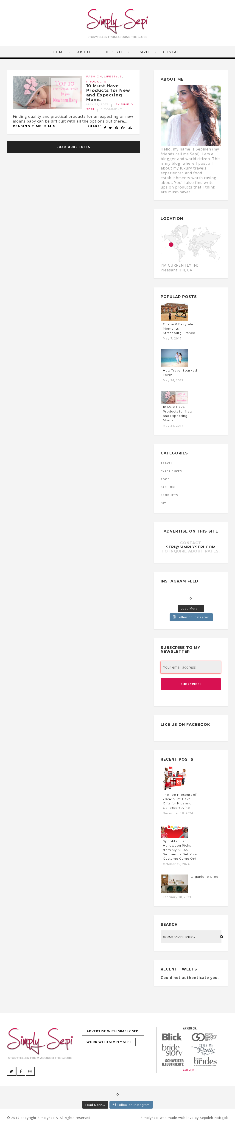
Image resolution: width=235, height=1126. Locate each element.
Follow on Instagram (194, 617)
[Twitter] (11, 1071)
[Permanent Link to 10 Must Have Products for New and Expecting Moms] (47, 107)
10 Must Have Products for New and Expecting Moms (108, 92)
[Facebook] (21, 1071)
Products (96, 81)
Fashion (94, 76)
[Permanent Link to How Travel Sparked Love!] (174, 365)
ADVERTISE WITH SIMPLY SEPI (113, 1031)
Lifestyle (113, 52)
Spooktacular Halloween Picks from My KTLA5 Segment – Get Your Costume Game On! (180, 849)
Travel (143, 52)
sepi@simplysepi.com (191, 547)
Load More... (191, 608)
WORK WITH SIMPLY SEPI (109, 1042)
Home (59, 52)
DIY (163, 503)
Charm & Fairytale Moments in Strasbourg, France (179, 328)
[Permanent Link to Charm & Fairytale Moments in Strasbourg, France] (174, 319)
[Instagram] (30, 1071)
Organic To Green (205, 876)
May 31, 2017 (97, 104)
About (84, 52)
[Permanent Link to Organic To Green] (174, 891)
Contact (172, 52)
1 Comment (111, 109)
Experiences (171, 471)
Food (165, 479)
